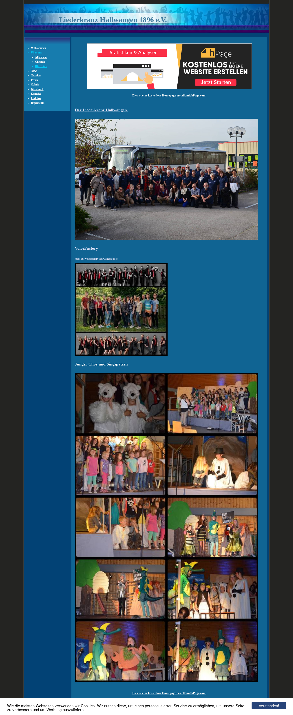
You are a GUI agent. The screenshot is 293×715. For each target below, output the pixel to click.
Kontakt (36, 93)
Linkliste (36, 98)
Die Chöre (41, 66)
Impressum (37, 102)
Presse (34, 80)
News (34, 70)
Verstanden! (269, 705)
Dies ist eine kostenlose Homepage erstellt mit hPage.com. (169, 95)
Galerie (35, 84)
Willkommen (38, 48)
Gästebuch (37, 89)
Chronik (40, 61)
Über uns (36, 52)
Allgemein (41, 57)
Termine (36, 75)
